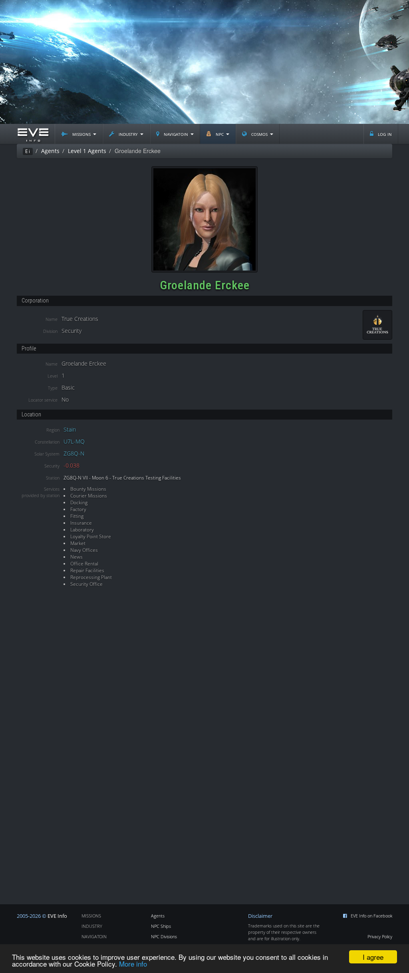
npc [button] (219, 133)
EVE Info (57, 916)
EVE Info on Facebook (371, 916)
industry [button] (128, 133)
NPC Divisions (164, 936)
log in (384, 133)
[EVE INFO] (33, 134)
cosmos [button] (259, 133)
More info (133, 964)
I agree (373, 957)
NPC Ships (161, 926)
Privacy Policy (379, 936)
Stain (70, 429)
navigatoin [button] (176, 133)
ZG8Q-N (74, 453)
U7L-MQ (74, 441)
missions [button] (81, 133)
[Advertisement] (204, 62)
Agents (158, 916)
